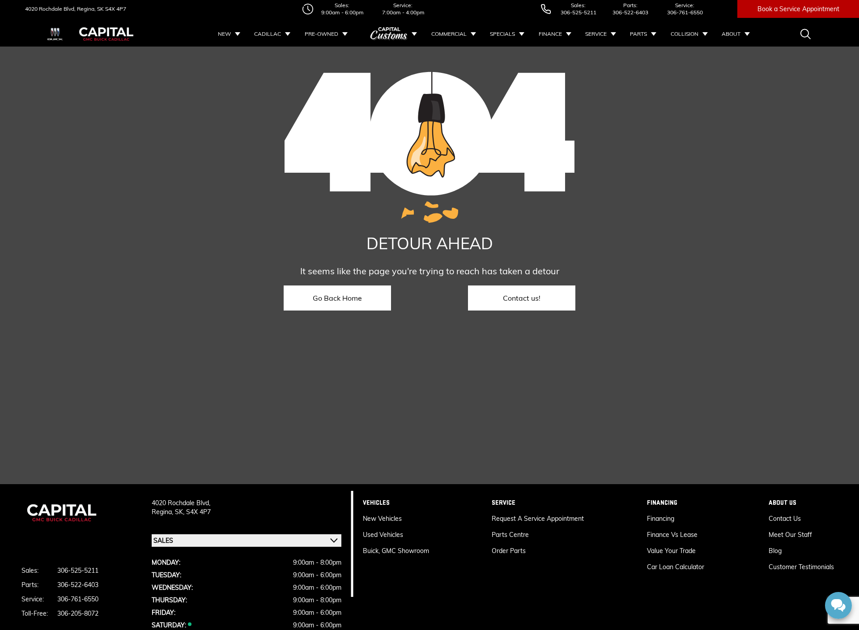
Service (596, 33)
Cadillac (267, 33)
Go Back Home (337, 298)
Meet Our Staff (790, 535)
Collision (684, 33)
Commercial (449, 33)
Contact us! (521, 298)
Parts (638, 33)
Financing (660, 519)
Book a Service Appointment (798, 9)
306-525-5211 (578, 12)
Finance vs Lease (672, 535)
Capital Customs (389, 34)
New (224, 33)
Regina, (163, 512)
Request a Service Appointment (538, 519)
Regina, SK (90, 8)
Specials (502, 33)
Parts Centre (510, 535)
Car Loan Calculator (676, 567)
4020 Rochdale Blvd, (50, 8)
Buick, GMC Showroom (396, 551)
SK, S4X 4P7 (193, 512)
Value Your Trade (671, 551)
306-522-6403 (630, 12)
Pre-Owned (321, 33)
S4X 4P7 (115, 8)
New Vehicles (382, 519)
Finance (550, 33)
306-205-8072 (77, 613)
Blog (775, 551)
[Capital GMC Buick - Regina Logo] (106, 34)
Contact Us (785, 519)
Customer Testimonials (801, 567)
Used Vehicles (383, 535)
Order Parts (509, 551)
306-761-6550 (685, 12)
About (731, 33)
